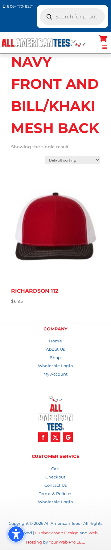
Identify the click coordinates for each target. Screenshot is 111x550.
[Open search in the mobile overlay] (72, 16)
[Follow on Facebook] (43, 437)
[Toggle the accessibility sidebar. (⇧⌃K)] (16, 534)
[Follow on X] (55, 437)
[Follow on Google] (68, 437)
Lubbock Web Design (57, 532)
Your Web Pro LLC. (67, 542)
